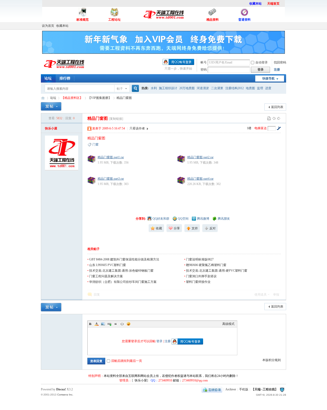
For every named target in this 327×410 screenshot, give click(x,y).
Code (122, 323)
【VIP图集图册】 (99, 98)
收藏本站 (62, 26)
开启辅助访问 (285, 25)
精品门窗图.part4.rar (200, 178)
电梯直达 (260, 128)
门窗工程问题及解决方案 (106, 276)
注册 (277, 69)
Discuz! (61, 389)
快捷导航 (268, 78)
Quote (115, 323)
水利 (154, 88)
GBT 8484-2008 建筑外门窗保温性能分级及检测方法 (124, 259)
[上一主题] (274, 118)
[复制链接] (116, 119)
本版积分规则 (271, 360)
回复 (97, 294)
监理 (260, 88)
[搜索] (134, 88)
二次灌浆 (217, 88)
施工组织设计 (168, 88)
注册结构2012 (234, 88)
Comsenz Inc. (65, 394)
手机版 (243, 389)
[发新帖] (51, 106)
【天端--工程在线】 (43, 98)
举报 (276, 294)
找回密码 (280, 62)
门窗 (95, 144)
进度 (268, 88)
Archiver (230, 389)
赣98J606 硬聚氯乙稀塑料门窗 (206, 265)
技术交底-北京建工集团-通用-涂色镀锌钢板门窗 (121, 270)
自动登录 (261, 62)
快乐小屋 (51, 128)
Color (96, 323)
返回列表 (277, 107)
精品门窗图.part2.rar (200, 157)
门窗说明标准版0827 (200, 259)
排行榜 (65, 78)
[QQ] (212, 389)
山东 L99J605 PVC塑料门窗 (107, 265)
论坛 (48, 78)
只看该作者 (137, 128)
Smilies (128, 323)
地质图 (250, 88)
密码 (204, 69)
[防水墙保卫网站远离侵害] (282, 389)
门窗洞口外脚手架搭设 (201, 276)
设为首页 (48, 26)
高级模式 (228, 324)
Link (109, 323)
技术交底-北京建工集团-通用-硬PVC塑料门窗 (216, 270)
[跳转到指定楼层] (279, 128)
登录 (159, 341)
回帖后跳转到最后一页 (126, 361)
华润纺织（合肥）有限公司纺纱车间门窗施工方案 (123, 282)
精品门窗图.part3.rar (111, 178)
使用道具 (260, 294)
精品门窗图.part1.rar (111, 157)
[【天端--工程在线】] (64, 70)
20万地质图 (187, 88)
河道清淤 (203, 88)
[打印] (269, 118)
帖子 (120, 88)
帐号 (204, 62)
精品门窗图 (124, 98)
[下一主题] (279, 118)
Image (103, 323)
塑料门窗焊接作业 (198, 282)
